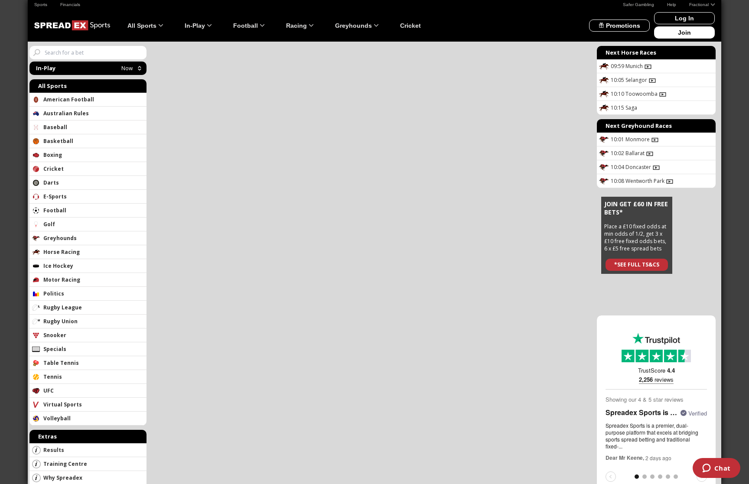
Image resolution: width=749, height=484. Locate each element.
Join (684, 32)
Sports (40, 4)
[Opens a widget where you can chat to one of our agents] (716, 469)
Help (671, 4)
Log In (684, 18)
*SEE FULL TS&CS (636, 264)
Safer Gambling (638, 4)
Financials (70, 4)
